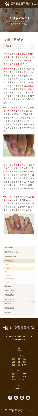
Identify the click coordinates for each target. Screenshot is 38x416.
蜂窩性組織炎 (9, 279)
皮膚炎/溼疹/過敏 (10, 256)
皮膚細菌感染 (15, 24)
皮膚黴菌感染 (9, 286)
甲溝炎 (24, 24)
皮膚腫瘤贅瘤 (9, 308)
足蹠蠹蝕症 (9, 282)
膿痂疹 (7, 272)
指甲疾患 (8, 303)
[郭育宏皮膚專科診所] (19, 4)
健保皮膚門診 (25, 22)
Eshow (23, 412)
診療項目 (16, 22)
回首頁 (8, 22)
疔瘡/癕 (7, 275)
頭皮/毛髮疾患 (9, 299)
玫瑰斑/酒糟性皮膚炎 (12, 252)
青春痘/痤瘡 (9, 248)
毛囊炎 (7, 265)
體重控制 (8, 312)
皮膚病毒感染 (9, 290)
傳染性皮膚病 (9, 295)
